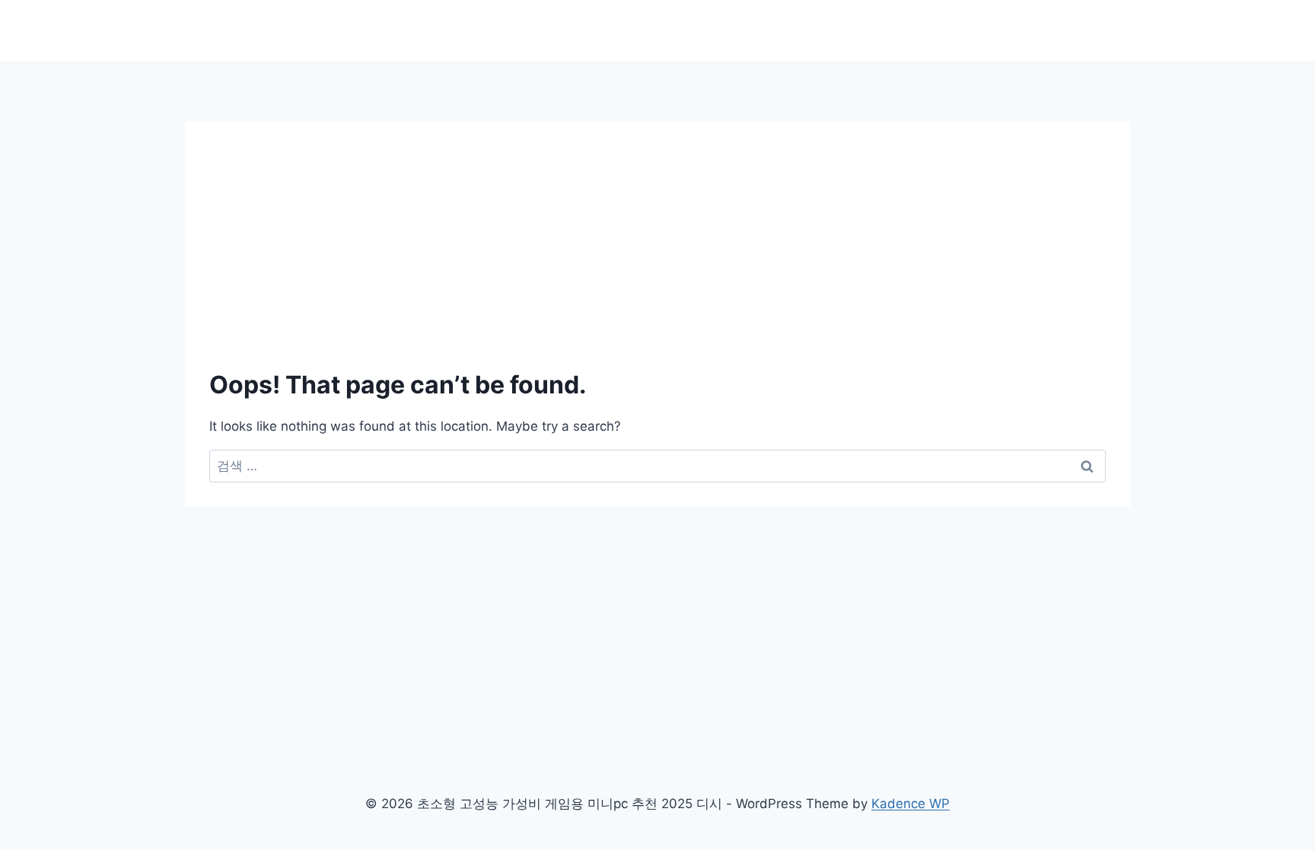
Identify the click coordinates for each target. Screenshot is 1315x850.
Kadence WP (910, 803)
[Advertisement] (657, 228)
